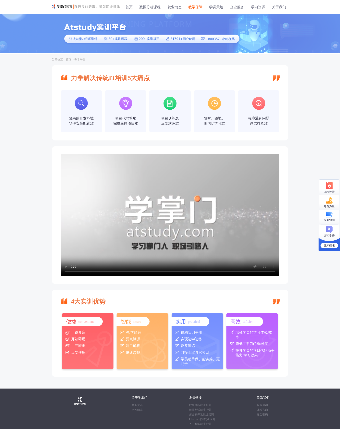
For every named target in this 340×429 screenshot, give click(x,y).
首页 (68, 59)
